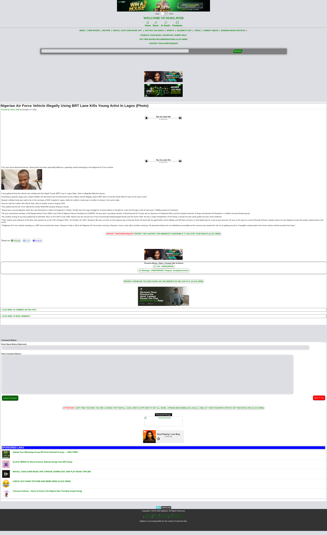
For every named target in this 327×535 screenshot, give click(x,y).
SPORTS (170, 30)
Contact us (177, 515)
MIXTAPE (106, 30)
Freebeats (177, 25)
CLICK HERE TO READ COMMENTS (16, 316)
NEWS (82, 30)
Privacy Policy (166, 515)
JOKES (197, 30)
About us (149, 515)
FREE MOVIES (93, 30)
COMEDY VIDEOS (210, 30)
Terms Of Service (177, 517)
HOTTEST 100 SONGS (154, 30)
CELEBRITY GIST (184, 30)
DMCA (157, 515)
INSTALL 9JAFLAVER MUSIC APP (127, 30)
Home (148, 25)
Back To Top (319, 398)
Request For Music (161, 517)
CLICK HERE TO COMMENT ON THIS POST (19, 310)
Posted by (5, 109)
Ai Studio (165, 25)
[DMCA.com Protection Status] (163, 508)
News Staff (14, 109)
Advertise (148, 517)
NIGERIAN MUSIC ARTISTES (233, 30)
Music (156, 25)
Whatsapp (16, 241)
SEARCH (237, 51)
